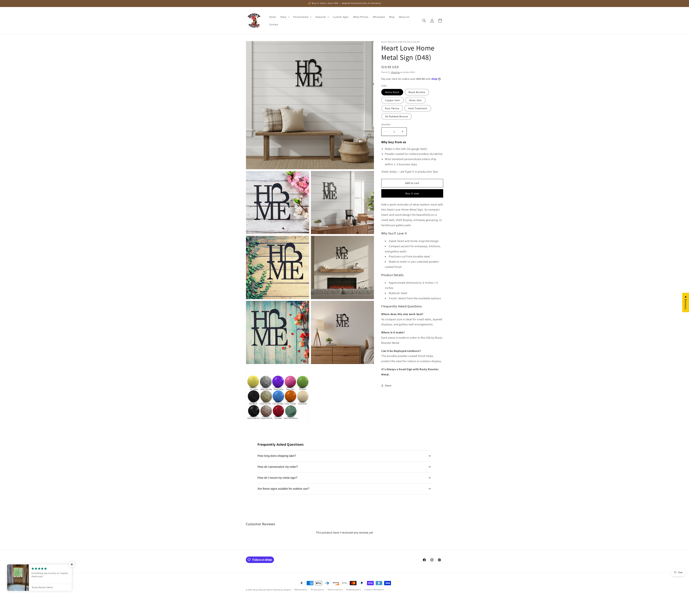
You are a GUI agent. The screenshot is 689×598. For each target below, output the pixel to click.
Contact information (374, 589)
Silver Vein (415, 100)
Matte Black (392, 92)
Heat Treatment (417, 108)
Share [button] (388, 385)
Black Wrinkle (417, 92)
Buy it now (412, 193)
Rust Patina (392, 108)
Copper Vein (392, 100)
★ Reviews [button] (686, 302)
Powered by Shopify (282, 589)
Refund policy (300, 589)
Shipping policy (353, 589)
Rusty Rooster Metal (262, 589)
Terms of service (335, 589)
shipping (395, 72)
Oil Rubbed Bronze (396, 116)
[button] (284, 17)
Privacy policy (317, 589)
